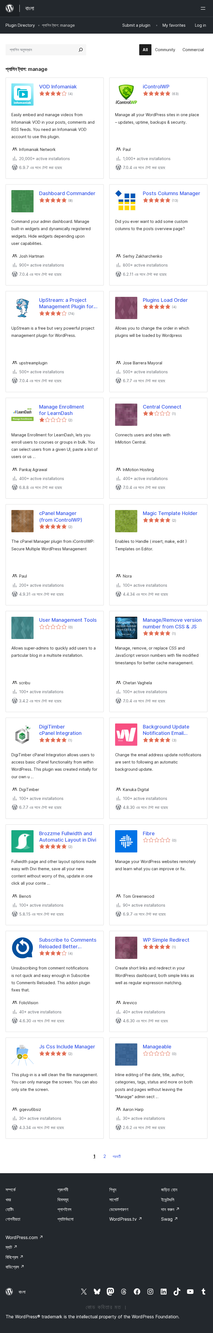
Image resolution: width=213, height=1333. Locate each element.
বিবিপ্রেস (15, 1257)
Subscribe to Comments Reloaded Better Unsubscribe (68, 943)
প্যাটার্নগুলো (65, 1219)
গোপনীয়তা (13, 1219)
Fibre (149, 833)
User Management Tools (68, 620)
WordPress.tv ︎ (125, 1219)
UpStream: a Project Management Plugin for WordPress (66, 303)
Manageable (157, 1047)
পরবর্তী (117, 1156)
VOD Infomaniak (58, 86)
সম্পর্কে (11, 1189)
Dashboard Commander (67, 193)
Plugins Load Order (165, 300)
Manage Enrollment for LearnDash (61, 410)
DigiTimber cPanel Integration (60, 730)
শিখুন (112, 1189)
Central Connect (162, 407)
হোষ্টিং (10, 1209)
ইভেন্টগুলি (167, 1199)
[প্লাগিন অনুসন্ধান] (80, 49)
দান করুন (170, 1209)
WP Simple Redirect (166, 940)
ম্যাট (11, 1247)
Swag (169, 1219)
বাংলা (22, 1292)
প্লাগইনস (64, 1209)
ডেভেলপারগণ (118, 1209)
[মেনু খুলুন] (204, 8)
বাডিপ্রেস (15, 1267)
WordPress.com (24, 1237)
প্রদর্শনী (62, 1189)
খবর (8, 1199)
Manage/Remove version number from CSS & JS (172, 623)
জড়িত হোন (169, 1189)
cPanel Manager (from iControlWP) (60, 516)
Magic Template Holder (170, 513)
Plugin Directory (20, 25)
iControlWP (156, 86)
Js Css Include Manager (67, 1047)
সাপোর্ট (113, 1199)
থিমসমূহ (63, 1199)
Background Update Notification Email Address (166, 730)
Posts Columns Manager (171, 193)
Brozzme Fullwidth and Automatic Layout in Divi (67, 836)
